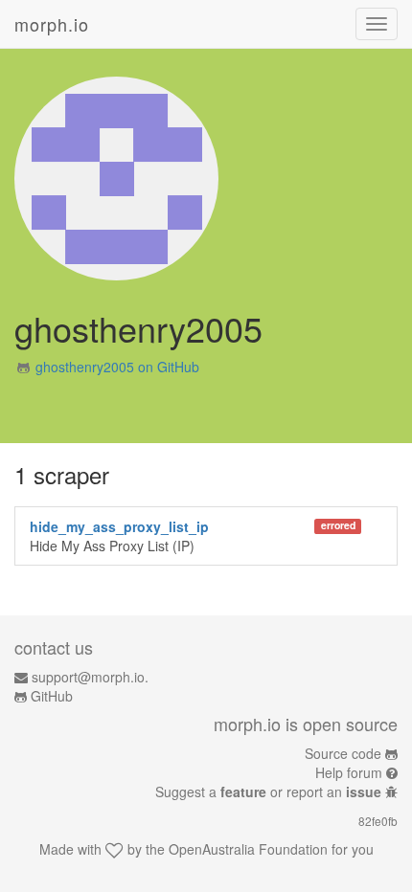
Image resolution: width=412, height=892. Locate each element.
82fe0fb (378, 821)
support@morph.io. (90, 676)
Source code (343, 753)
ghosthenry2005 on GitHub (117, 366)
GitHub (52, 695)
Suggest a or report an (268, 791)
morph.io (51, 23)
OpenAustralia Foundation (248, 849)
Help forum (348, 772)
